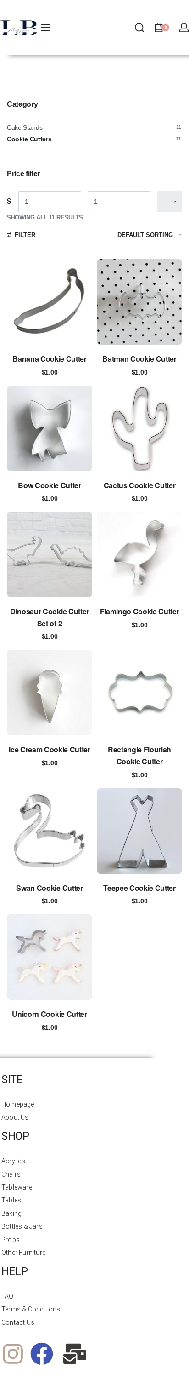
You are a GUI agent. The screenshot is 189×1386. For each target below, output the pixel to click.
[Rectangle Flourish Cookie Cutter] (139, 692)
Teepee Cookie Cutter (139, 888)
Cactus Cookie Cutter (140, 485)
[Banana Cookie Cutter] (49, 302)
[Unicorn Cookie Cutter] (49, 957)
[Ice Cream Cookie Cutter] (49, 692)
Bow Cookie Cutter (49, 485)
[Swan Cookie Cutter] (49, 831)
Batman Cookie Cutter (139, 358)
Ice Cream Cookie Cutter (49, 749)
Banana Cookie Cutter (49, 358)
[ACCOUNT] (184, 28)
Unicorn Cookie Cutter (49, 1014)
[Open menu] (45, 27)
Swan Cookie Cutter (49, 888)
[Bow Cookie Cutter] (49, 428)
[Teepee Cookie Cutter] (139, 831)
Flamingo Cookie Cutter (139, 611)
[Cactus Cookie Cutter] (139, 428)
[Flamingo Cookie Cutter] (139, 554)
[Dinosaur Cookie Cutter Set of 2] (49, 554)
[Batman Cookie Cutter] (139, 302)
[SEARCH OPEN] (139, 28)
